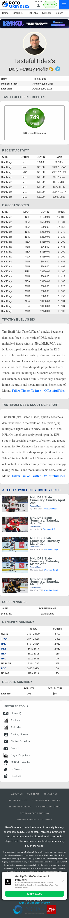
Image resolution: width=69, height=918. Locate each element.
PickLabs (33, 13)
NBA (3, 653)
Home (5, 13)
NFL (3, 643)
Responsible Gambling (34, 813)
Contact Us (50, 794)
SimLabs (47, 13)
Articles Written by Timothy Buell (31, 490)
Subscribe (50, 5)
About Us (17, 794)
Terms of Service (20, 807)
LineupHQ (18, 13)
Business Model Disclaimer (34, 820)
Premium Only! (50, 509)
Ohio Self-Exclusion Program (34, 902)
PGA (3, 668)
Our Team (33, 794)
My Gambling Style (48, 807)
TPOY (4, 638)
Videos (59, 13)
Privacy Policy (18, 800)
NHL (3, 658)
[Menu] (64, 4)
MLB (3, 648)
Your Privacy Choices (46, 800)
